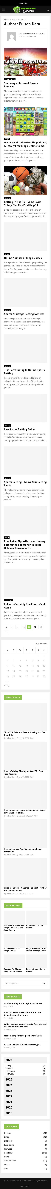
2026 (8, 1060)
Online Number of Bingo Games (23, 258)
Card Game (8, 600)
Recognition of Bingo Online (35, 970)
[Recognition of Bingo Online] (36, 961)
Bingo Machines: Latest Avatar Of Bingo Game (36, 949)
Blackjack (8, 1141)
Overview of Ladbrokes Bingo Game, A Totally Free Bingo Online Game (25, 144)
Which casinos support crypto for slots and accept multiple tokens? (25, 1025)
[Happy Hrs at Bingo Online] (36, 918)
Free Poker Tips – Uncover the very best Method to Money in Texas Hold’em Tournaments (24, 545)
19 (23, 627)
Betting (7, 198)
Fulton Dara (22, 19)
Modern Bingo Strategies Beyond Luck (23, 1035)
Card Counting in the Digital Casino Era (23, 1003)
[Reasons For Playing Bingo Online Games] (14, 961)
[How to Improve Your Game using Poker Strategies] (25, 833)
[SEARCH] (44, 983)
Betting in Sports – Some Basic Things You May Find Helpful (22, 203)
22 (40, 627)
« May (6, 685)
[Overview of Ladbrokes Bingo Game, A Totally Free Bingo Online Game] (14, 918)
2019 (9, 1113)
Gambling (8, 1152)
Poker (7, 537)
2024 (9, 1085)
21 (35, 627)
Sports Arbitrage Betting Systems (24, 314)
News (6, 1156)
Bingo (7, 139)
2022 (8, 1096)
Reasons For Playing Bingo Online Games (13, 970)
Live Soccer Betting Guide (19, 429)
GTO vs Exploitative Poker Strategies (22, 1044)
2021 (8, 1102)
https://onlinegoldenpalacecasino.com (31, 33)
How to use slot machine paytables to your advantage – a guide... (24, 811)
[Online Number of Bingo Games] (14, 941)
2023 (8, 1091)
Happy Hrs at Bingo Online (34, 926)
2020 (9, 1107)
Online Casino (10, 79)
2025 (8, 1079)
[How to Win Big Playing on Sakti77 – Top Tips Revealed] (25, 756)
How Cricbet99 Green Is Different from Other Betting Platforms (22, 1013)
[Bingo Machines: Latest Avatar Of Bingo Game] (36, 941)
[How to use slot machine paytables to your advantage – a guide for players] (25, 794)
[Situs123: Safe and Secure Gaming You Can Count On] (25, 717)
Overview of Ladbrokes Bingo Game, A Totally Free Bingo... (14, 927)
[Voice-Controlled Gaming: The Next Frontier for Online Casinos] (25, 872)
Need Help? (23, 3)
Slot (6, 1168)
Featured (8, 1149)
